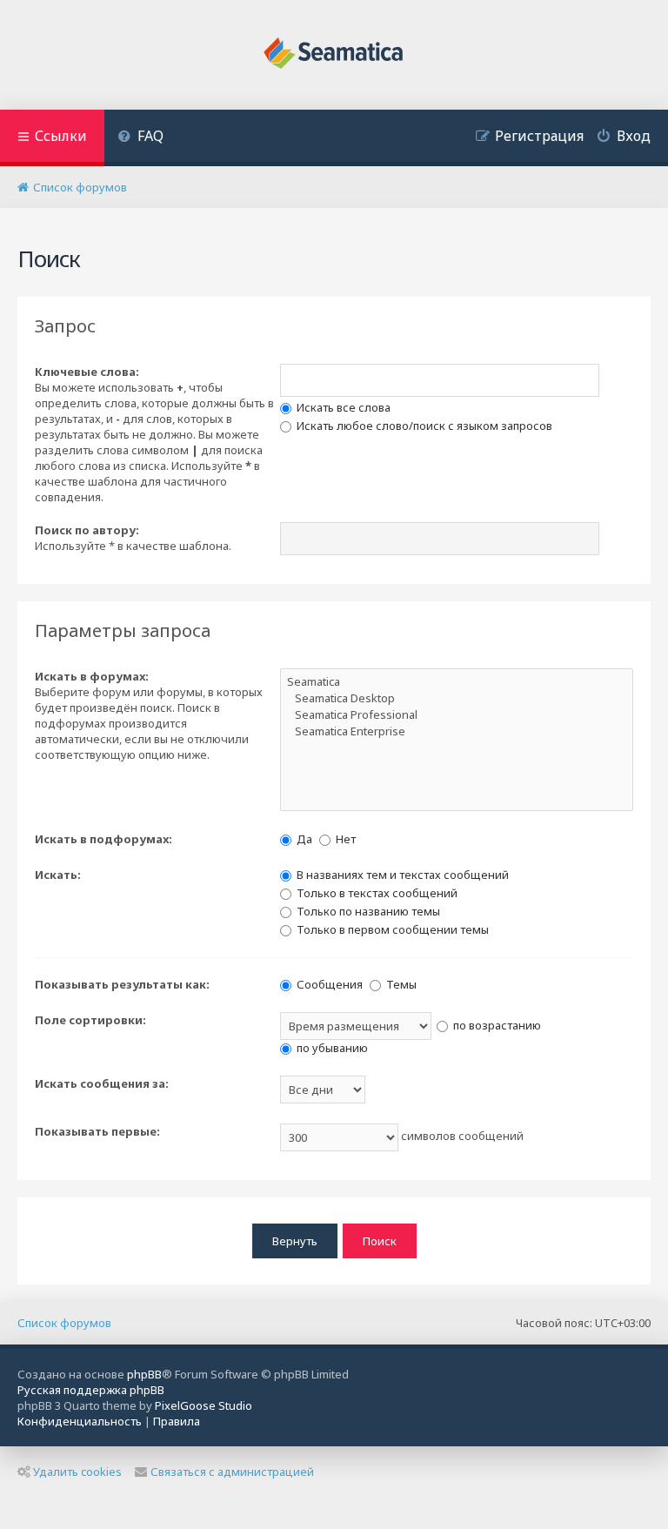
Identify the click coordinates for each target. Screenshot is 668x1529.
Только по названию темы (367, 911)
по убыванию (331, 1048)
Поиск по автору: (87, 530)
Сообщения (328, 984)
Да (303, 839)
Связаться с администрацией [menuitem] (232, 1471)
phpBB (144, 1374)
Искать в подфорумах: (103, 839)
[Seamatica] (456, 682)
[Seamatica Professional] (456, 715)
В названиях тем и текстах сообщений (401, 874)
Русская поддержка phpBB (90, 1390)
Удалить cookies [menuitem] (77, 1471)
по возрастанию (496, 1025)
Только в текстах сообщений (376, 893)
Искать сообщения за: (102, 1083)
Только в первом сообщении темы (391, 929)
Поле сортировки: (90, 1020)
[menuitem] (140, 138)
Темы (400, 984)
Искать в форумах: (92, 676)
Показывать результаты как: (122, 984)
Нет (344, 839)
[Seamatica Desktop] (456, 698)
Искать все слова (342, 407)
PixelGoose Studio (203, 1405)
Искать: (58, 874)
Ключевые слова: (87, 371)
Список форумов (64, 1323)
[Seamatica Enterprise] (456, 731)
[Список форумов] (334, 55)
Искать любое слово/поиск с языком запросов (423, 425)
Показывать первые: (97, 1131)
